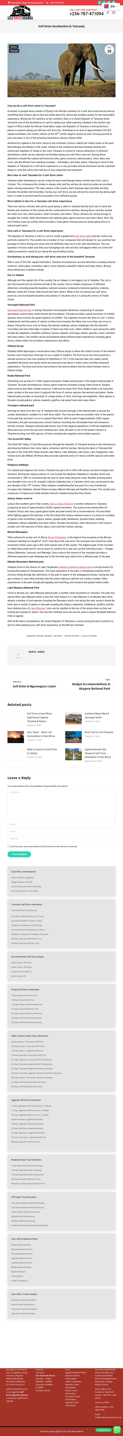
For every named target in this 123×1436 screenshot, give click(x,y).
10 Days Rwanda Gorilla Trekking (26, 1170)
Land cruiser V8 (18, 976)
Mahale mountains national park (75, 567)
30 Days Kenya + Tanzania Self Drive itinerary (32, 1077)
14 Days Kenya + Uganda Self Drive (27, 1050)
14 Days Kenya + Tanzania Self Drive (28, 1046)
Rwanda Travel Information (23, 1300)
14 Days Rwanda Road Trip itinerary (27, 1174)
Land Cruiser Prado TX (21, 971)
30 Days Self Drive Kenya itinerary (26, 1022)
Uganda (17, 1372)
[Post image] (16, 718)
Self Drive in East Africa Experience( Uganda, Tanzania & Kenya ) (39, 717)
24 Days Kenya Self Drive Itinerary (26, 1013)
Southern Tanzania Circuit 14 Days (27, 925)
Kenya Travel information (22, 1304)
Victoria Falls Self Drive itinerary (25, 1212)
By (58, 636)
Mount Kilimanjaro (57, 537)
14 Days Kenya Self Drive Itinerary (26, 1004)
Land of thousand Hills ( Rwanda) (26, 886)
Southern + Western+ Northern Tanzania (29, 934)
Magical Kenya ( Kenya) (22, 882)
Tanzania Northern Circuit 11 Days (26, 920)
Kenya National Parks (21, 1244)
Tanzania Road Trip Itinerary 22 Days (28, 929)
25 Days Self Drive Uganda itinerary (27, 1128)
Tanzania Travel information (24, 1309)
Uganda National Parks (21, 1258)
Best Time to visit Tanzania (99, 732)
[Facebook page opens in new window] (100, 3)
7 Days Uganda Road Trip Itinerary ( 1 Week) (31, 1106)
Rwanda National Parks (22, 1249)
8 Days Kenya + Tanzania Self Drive (27, 1041)
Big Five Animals (18, 1271)
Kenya (24, 1372)
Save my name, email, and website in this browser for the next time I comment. (43, 846)
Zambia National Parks (21, 1262)
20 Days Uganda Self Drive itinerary (27, 1123)
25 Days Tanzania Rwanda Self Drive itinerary (32, 1068)
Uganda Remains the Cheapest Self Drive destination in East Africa (98, 753)
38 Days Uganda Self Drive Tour (25, 1141)
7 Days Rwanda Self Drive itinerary (27, 1165)
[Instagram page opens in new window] (109, 3)
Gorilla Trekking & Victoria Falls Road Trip (30, 1225)
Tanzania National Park (22, 1253)
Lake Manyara (37, 608)
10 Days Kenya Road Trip (22, 1000)
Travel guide (16, 1276)
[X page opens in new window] (104, 3)
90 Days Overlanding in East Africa (26, 1086)
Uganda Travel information (23, 1313)
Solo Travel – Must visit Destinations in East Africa (41, 734)
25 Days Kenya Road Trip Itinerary (26, 1017)
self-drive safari (83, 236)
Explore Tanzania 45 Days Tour (25, 943)
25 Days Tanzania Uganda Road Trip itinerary (31, 1064)
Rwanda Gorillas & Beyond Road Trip (28, 1183)
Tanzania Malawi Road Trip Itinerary (27, 1207)
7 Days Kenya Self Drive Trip (24, 995)
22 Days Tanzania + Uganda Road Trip (28, 1137)
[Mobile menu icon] (114, 12)
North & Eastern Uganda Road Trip (27, 1119)
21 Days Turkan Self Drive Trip (25, 1008)
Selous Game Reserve (61, 503)
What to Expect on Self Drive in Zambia (42, 751)
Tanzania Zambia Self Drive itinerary (28, 1203)
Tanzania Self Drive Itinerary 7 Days (27, 916)
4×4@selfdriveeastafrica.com (108, 1417)
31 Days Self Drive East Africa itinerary (28, 1082)
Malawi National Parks (21, 1267)
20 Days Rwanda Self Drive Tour (25, 1179)
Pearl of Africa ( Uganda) (22, 877)
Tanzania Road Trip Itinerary (24, 910)
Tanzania (14, 51)
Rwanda (39, 1369)
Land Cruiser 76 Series (21, 962)
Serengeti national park (20, 310)
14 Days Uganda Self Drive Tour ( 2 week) (29, 1115)
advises (13, 47)
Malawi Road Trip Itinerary (23, 1216)
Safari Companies (19, 1280)
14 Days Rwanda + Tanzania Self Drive (29, 1055)
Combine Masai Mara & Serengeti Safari (97, 715)
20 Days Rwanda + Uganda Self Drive (28, 1132)
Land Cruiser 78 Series (21, 967)
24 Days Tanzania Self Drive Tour (26, 938)
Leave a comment (89, 636)
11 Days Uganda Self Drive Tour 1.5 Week (30, 1110)
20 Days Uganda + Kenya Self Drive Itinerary (31, 1059)
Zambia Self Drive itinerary (23, 1221)
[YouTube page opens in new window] (114, 3)
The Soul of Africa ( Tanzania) (24, 891)
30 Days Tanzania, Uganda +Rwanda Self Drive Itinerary (36, 1073)
